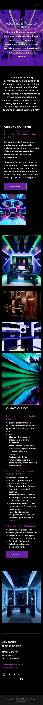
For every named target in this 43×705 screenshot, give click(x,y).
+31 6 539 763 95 (11, 668)
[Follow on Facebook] (9, 675)
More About (15, 187)
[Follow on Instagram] (4, 675)
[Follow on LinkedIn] (19, 675)
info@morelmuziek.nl (13, 665)
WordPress (22, 702)
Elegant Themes (22, 699)
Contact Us (17, 555)
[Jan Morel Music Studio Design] (21, 622)
